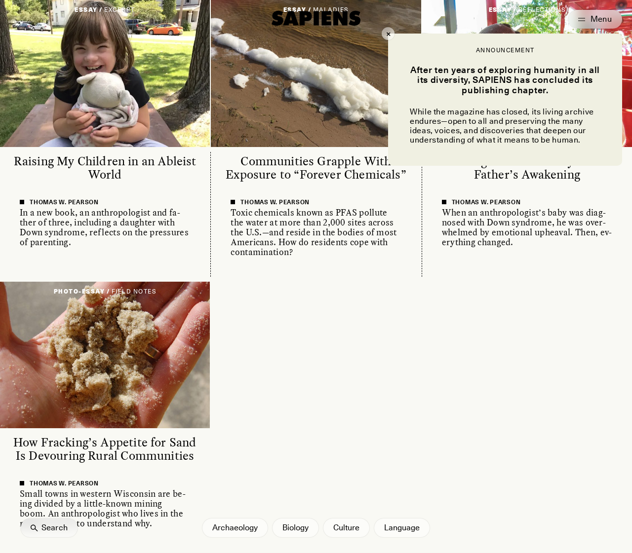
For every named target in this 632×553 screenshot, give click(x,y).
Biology (295, 527)
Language (402, 527)
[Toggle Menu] (595, 19)
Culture (346, 527)
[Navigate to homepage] (316, 18)
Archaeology (235, 527)
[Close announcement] (388, 33)
